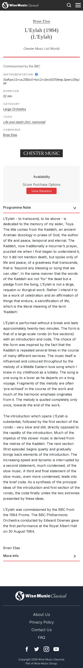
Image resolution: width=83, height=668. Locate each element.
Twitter (36, 649)
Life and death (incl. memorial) (24, 122)
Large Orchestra (14, 109)
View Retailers (41, 191)
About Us (41, 614)
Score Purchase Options (41, 184)
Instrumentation (18, 74)
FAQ (41, 637)
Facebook (27, 649)
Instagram (46, 649)
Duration (11, 91)
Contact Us (41, 630)
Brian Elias (41, 21)
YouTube (56, 649)
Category (11, 104)
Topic (8, 116)
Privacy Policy (41, 622)
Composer (11, 129)
